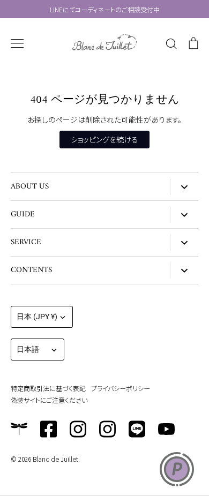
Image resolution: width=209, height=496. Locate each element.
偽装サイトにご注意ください (49, 399)
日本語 (28, 349)
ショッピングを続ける (104, 139)
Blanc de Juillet (55, 458)
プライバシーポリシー (120, 388)
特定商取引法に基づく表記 (48, 388)
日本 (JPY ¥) (37, 316)
